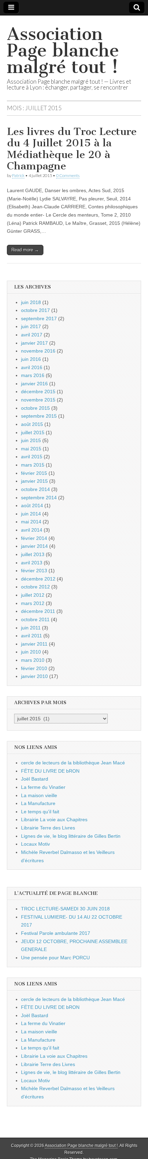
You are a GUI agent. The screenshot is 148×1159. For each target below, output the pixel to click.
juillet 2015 (32, 432)
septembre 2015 (39, 416)
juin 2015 (31, 440)
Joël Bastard (34, 779)
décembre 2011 (38, 611)
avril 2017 (31, 334)
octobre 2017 (35, 310)
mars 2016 (32, 375)
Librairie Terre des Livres (48, 828)
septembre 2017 (39, 318)
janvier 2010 (34, 676)
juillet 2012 (32, 595)
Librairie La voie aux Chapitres (54, 819)
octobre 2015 (35, 408)
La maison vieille (39, 795)
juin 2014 (31, 513)
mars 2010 (32, 660)
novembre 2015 (38, 400)
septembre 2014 (39, 497)
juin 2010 (31, 652)
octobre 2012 (35, 586)
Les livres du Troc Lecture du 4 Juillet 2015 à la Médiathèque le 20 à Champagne (72, 149)
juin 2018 (31, 302)
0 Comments (68, 175)
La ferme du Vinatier (43, 787)
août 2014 (32, 505)
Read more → (25, 249)
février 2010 (34, 668)
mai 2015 (31, 448)
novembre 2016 (38, 351)
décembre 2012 (38, 579)
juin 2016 (31, 359)
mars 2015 (32, 465)
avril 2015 (31, 456)
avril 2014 (31, 530)
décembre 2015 (38, 391)
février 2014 (34, 538)
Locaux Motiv (35, 844)
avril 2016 (31, 367)
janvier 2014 (34, 546)
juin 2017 (31, 326)
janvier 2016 (34, 383)
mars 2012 (32, 603)
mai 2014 (31, 521)
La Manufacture (38, 803)
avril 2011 (31, 635)
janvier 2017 (34, 343)
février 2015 (34, 473)
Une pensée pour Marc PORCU (55, 957)
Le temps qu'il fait (40, 811)
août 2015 (32, 424)
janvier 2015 (34, 481)
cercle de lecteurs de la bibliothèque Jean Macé (73, 762)
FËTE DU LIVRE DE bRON (50, 771)
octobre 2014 (35, 489)
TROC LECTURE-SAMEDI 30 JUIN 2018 (65, 908)
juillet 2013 (32, 554)
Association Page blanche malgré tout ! (63, 50)
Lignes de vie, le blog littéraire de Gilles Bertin (70, 836)
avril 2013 (31, 562)
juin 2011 (31, 627)
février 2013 (34, 570)
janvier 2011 (34, 644)
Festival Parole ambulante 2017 (55, 933)
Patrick (18, 175)
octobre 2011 (35, 619)
